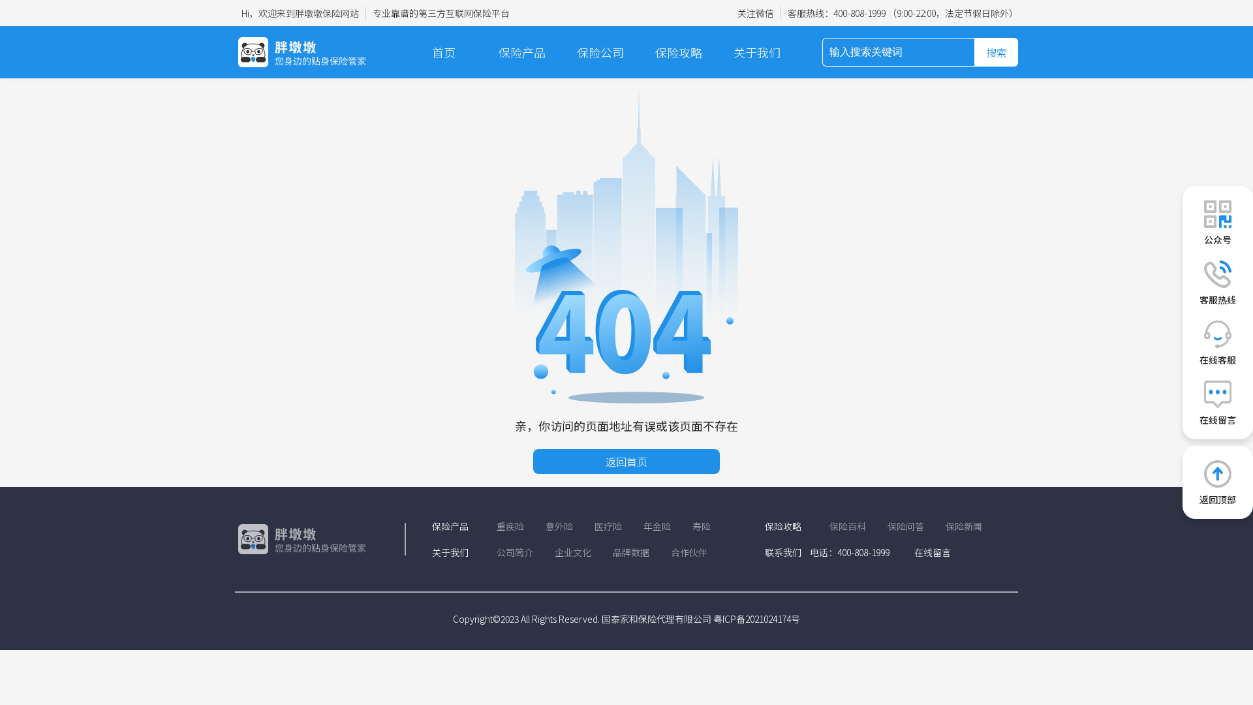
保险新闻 (964, 526)
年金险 (657, 526)
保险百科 (847, 526)
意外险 (559, 526)
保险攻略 (678, 52)
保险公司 (600, 52)
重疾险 (510, 526)
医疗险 (608, 526)
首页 (444, 52)
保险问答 (906, 526)
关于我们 (757, 52)
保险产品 (522, 52)
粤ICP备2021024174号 (756, 618)
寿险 (701, 526)
